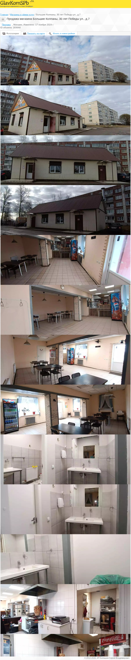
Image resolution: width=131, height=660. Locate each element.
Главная (4, 14)
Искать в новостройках (64, 33)
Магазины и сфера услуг (22, 14)
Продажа (6, 24)
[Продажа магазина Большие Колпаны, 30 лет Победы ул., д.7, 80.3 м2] (65, 60)
